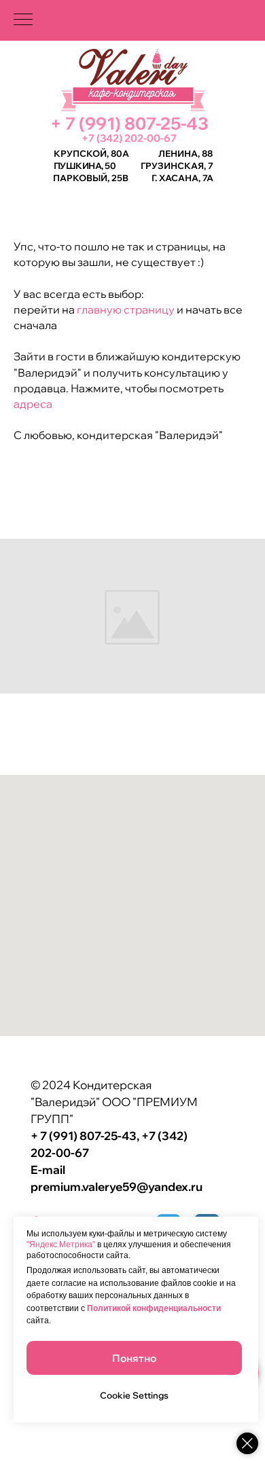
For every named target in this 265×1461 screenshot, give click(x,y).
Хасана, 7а (186, 177)
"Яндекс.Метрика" (60, 1244)
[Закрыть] (247, 1443)
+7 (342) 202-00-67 (129, 138)
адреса (33, 404)
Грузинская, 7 (177, 165)
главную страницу (125, 309)
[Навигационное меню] (23, 20)
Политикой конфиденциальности (154, 1308)
